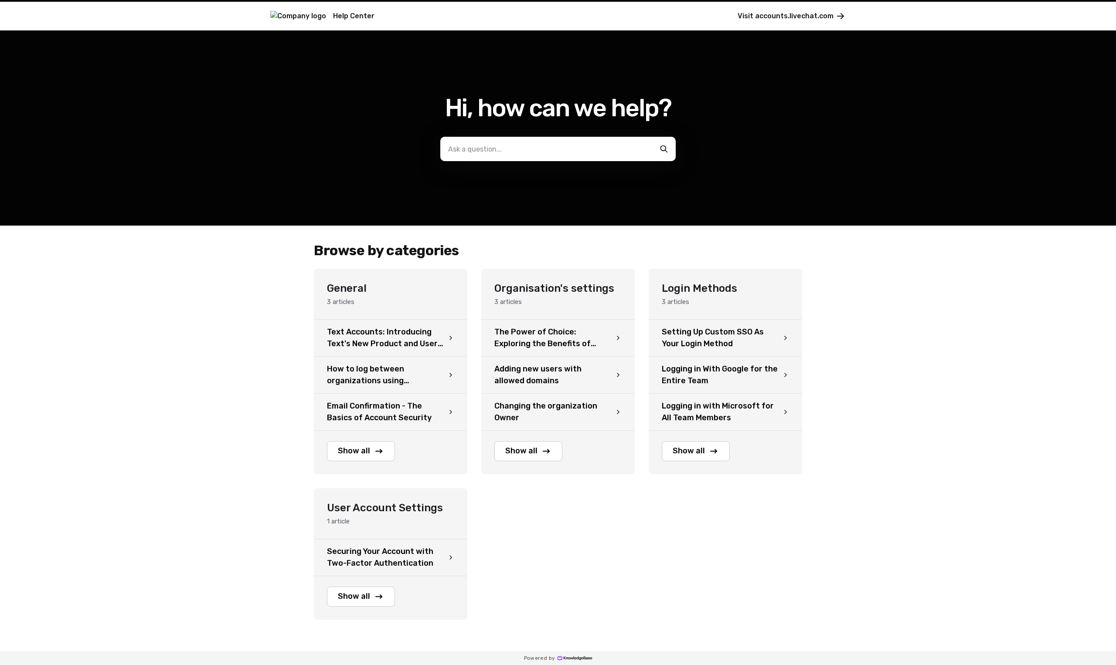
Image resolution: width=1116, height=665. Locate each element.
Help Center (353, 16)
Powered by (539, 658)
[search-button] (663, 149)
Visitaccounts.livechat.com (786, 16)
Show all (354, 451)
